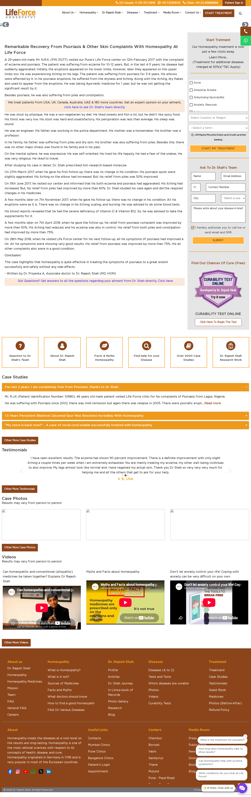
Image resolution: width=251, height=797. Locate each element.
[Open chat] (242, 788)
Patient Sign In (234, 3)
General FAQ (16, 693)
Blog (111, 700)
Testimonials (218, 669)
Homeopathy (17, 660)
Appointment (98, 757)
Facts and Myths (60, 675)
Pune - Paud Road (161, 763)
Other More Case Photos (19, 533)
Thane (153, 750)
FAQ (10, 687)
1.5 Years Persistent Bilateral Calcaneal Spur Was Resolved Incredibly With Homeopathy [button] (74, 415)
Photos (153, 675)
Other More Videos (16, 628)
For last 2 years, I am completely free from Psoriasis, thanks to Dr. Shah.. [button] (62, 387)
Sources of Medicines (63, 669)
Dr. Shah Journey (120, 669)
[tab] (125, 387)
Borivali (153, 730)
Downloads (197, 743)
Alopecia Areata (205, 90)
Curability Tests (159, 689)
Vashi (152, 737)
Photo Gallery (118, 687)
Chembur (155, 723)
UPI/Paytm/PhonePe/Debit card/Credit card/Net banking (220, 137)
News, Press (198, 737)
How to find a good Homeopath (71, 689)
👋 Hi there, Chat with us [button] (218, 788)
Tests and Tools (159, 662)
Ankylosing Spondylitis (209, 97)
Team (11, 680)
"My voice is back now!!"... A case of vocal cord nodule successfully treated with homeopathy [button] (78, 425)
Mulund (153, 757)
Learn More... (218, 57)
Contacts (94, 723)
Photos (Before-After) (225, 689)
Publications (198, 730)
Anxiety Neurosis (205, 104)
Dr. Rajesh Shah (18, 654)
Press (193, 723)
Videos (153, 682)
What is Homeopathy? (64, 655)
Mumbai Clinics (99, 730)
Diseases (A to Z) (161, 655)
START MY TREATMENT (218, 148)
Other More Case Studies (20, 440)
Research (115, 693)
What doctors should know (67, 682)
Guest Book (217, 675)
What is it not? (58, 662)
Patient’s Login (99, 750)
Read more (213, 403)
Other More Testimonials (19, 474)
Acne (197, 82)
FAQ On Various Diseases (66, 695)
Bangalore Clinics (100, 743)
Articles (114, 662)
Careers (13, 700)
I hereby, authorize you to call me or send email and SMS (220, 230)
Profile (113, 655)
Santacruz (155, 743)
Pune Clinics (97, 737)
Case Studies (218, 662)
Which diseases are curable (168, 669)
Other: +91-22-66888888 (202, 3)
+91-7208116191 (171, 3)
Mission (12, 673)
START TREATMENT (218, 13)
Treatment (217, 655)
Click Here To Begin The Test (218, 322)
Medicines (216, 682)
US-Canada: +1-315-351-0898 (137, 3)
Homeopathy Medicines (24, 667)
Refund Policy (219, 695)
